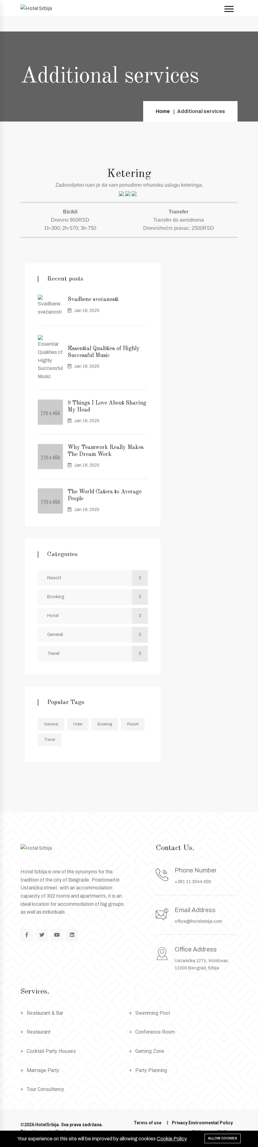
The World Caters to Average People (105, 495)
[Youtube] (57, 935)
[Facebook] (26, 935)
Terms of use (147, 1122)
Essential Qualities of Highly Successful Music (104, 352)
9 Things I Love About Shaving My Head (107, 406)
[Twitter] (42, 935)
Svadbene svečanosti (93, 299)
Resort (94, 578)
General (94, 634)
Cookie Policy (172, 1138)
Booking (94, 596)
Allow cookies (222, 1138)
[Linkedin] (72, 935)
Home (163, 111)
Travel (94, 653)
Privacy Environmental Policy (202, 1122)
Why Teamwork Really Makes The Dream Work (105, 451)
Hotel (94, 615)
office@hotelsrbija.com (198, 921)
